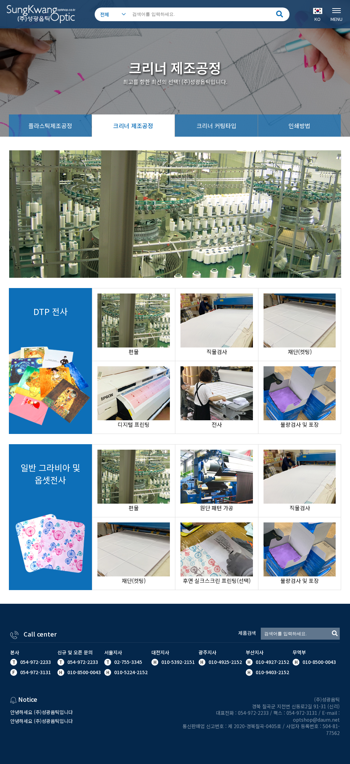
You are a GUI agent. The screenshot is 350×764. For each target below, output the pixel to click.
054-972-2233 (35, 661)
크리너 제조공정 (133, 125)
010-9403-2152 (271, 672)
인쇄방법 (299, 125)
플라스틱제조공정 (50, 125)
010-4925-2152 (224, 661)
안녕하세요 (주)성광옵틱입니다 (41, 712)
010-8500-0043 (318, 661)
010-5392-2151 (178, 661)
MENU (336, 19)
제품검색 (247, 633)
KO (317, 19)
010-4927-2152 (271, 661)
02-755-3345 (128, 661)
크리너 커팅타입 (217, 125)
